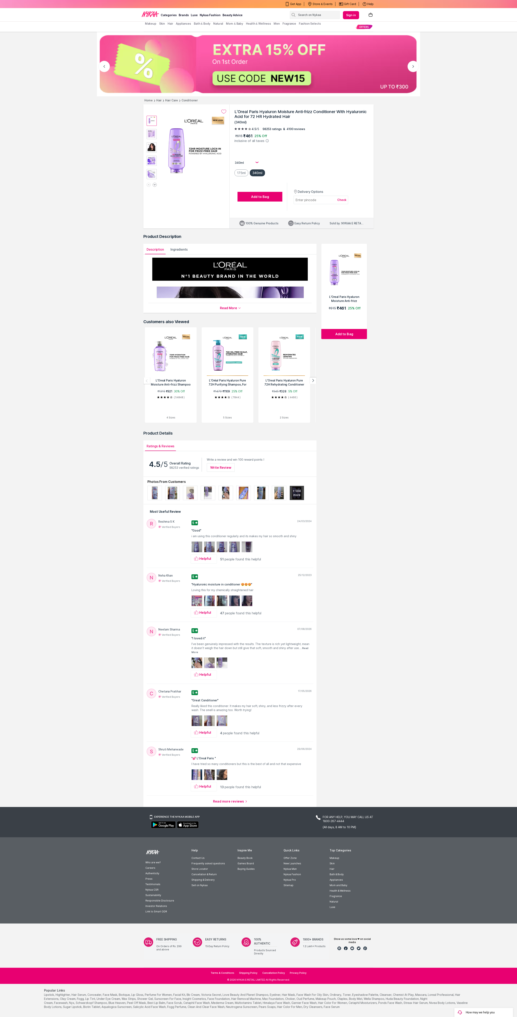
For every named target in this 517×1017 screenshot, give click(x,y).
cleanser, (386, 994)
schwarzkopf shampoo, (92, 1002)
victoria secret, (211, 994)
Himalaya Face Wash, (277, 1002)
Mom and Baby (338, 885)
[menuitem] (364, 26)
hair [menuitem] (170, 23)
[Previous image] (149, 185)
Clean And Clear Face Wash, (206, 1007)
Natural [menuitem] (218, 23)
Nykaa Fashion (210, 15)
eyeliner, (275, 994)
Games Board (245, 863)
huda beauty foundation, (402, 998)
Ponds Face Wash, (390, 1002)
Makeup (334, 857)
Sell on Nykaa (199, 885)
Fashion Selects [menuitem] (310, 23)
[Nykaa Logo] (150, 14)
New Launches (292, 863)
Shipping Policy (248, 972)
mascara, (421, 994)
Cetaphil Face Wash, (196, 1002)
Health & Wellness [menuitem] (258, 23)
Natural (334, 901)
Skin (332, 863)
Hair (159, 100)
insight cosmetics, (195, 998)
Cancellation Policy (273, 972)
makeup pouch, (326, 998)
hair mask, (289, 994)
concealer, (94, 994)
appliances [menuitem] (183, 23)
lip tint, (90, 998)
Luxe (332, 907)
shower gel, (145, 998)
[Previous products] (147, 380)
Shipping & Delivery (203, 879)
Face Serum (332, 1007)
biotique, (124, 994)
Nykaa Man (290, 868)
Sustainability (153, 895)
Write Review (220, 467)
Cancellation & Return (204, 874)
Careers (150, 867)
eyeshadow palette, (365, 994)
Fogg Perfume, (177, 1007)
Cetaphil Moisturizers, (363, 1002)
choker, (290, 998)
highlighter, (63, 994)
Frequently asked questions (208, 863)
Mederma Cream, (222, 1002)
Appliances (336, 879)
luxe (194, 15)
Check (342, 200)
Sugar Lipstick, (72, 1007)
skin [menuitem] (162, 23)
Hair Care (171, 100)
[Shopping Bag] (370, 15)
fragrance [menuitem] (289, 23)
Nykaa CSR (152, 889)
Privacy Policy (298, 972)
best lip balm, (156, 1002)
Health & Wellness (340, 890)
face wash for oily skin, (312, 994)
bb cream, (193, 994)
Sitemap (288, 885)
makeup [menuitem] (150, 23)
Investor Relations (156, 906)
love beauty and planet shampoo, (246, 994)
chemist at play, (403, 994)
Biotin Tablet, (92, 1007)
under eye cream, (109, 998)
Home (148, 100)
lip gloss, (137, 994)
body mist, (356, 998)
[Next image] (155, 185)
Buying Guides (246, 868)
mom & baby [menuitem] (234, 23)
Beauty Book (245, 857)
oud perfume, (305, 998)
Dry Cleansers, (313, 1007)
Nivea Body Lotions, (442, 1002)
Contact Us (198, 857)
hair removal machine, (246, 998)
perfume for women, (158, 994)
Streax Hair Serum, (416, 1002)
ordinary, (336, 994)
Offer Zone (290, 857)
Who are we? (153, 862)
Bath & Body (337, 874)
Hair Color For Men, (290, 1007)
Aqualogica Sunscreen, (117, 1007)
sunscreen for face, (168, 998)
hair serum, (79, 994)
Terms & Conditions (222, 972)
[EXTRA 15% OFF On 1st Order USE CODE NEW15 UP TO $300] (258, 64)
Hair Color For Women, (333, 1002)
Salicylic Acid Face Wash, (149, 1007)
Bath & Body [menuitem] (202, 23)
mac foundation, (273, 998)
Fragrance (336, 896)
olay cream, (68, 998)
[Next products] (313, 380)
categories (169, 15)
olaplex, (342, 998)
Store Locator (199, 868)
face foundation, (218, 998)
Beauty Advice (233, 15)
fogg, (80, 998)
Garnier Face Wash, (304, 1002)
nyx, (72, 1002)
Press (148, 878)
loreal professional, (441, 994)
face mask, (110, 994)
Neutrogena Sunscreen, (242, 1007)
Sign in (351, 15)
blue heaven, (117, 1002)
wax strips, (129, 998)
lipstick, (49, 994)
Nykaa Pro (290, 879)
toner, (347, 994)
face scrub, (175, 1002)
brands (184, 15)
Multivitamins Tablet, (248, 1002)
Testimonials (152, 884)
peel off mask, (137, 1002)
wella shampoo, (374, 998)
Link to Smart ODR (156, 911)
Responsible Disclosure (159, 900)
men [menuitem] (277, 23)
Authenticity (152, 873)
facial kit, (179, 994)
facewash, (61, 1002)
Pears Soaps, (267, 1007)
